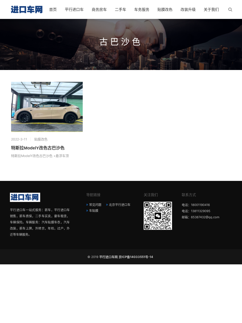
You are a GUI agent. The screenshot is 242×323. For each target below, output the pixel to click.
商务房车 (99, 9)
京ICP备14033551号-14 (137, 257)
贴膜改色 (165, 9)
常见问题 (95, 204)
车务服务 (141, 9)
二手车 (120, 9)
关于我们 (211, 9)
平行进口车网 (108, 257)
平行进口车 (74, 9)
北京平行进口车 (119, 204)
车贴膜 (93, 210)
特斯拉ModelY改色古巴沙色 (38, 148)
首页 (53, 9)
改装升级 (188, 9)
